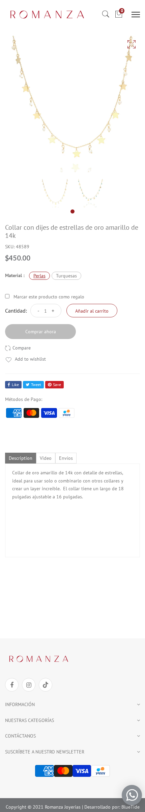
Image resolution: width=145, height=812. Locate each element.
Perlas (39, 276)
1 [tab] (72, 211)
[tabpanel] (54, 193)
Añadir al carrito (92, 311)
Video (46, 458)
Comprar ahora (40, 332)
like (15, 384)
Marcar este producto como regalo (48, 297)
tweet (36, 384)
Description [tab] (20, 458)
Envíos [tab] (66, 458)
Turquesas (66, 276)
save (57, 384)
